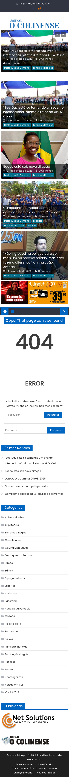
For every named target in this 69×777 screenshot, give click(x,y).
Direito (9, 563)
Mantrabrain (34, 759)
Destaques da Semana (17, 67)
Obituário (10, 616)
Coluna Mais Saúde (16, 548)
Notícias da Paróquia (17, 608)
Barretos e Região (16, 532)
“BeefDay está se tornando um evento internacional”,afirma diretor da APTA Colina (33, 53)
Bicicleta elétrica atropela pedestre (26, 486)
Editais (9, 570)
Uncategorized (14, 677)
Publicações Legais (16, 654)
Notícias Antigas (46, 772)
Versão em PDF (14, 684)
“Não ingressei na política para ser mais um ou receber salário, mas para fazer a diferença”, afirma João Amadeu (33, 260)
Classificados (13, 540)
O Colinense (46, 58)
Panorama (11, 631)
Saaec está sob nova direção (26, 166)
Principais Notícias (43, 67)
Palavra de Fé (13, 624)
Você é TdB (12, 692)
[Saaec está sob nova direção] (34, 155)
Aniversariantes (14, 517)
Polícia (9, 639)
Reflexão (10, 662)
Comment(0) (14, 63)
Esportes (37, 220)
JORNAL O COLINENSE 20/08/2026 (25, 478)
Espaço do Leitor (15, 578)
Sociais (32, 225)
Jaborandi (11, 601)
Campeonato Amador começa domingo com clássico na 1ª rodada (32, 210)
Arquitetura (12, 525)
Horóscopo (11, 593)
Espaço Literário (23, 772)
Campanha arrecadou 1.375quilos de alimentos (34, 494)
